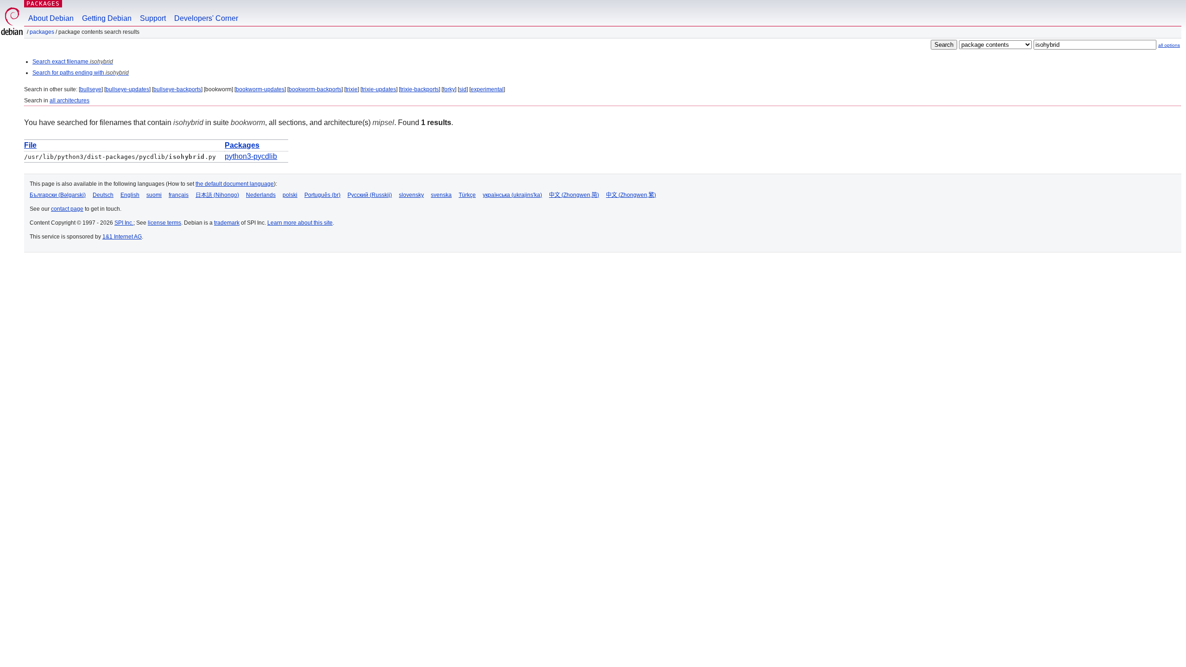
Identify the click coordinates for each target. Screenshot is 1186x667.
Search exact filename (72, 61)
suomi (154, 195)
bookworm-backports (315, 89)
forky (449, 89)
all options (1169, 45)
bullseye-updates (127, 89)
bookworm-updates (260, 89)
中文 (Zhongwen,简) (574, 195)
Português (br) (322, 195)
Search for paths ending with (80, 72)
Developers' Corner (206, 18)
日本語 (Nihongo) (217, 195)
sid (463, 89)
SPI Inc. (123, 223)
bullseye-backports (177, 89)
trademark (227, 223)
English (129, 195)
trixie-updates (379, 89)
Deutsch (103, 195)
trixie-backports (419, 89)
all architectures (69, 100)
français (179, 195)
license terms (164, 223)
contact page (67, 209)
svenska (441, 195)
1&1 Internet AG (122, 236)
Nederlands (261, 195)
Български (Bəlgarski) (58, 195)
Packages (43, 3)
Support (153, 18)
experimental (487, 89)
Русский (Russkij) (369, 195)
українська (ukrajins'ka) (512, 195)
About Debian (51, 18)
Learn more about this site (300, 223)
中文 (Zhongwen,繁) (631, 195)
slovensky (411, 195)
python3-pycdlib (251, 156)
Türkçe (467, 195)
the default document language (235, 184)
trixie (352, 89)
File (30, 145)
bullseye (90, 89)
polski (290, 195)
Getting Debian (107, 18)
